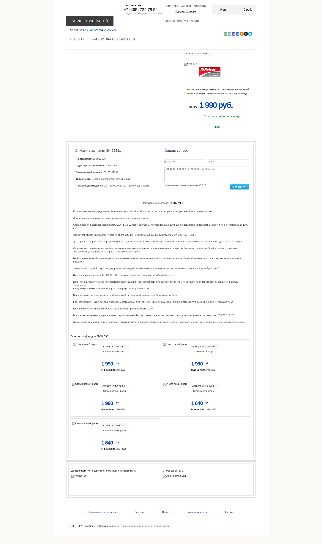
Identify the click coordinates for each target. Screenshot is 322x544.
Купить (216, 126)
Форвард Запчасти (109, 526)
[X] (246, 34)
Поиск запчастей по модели (102, 512)
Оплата (186, 5)
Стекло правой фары (114, 391)
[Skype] (250, 34)
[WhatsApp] (225, 34)
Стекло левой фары (113, 351)
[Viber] (233, 34)
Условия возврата (197, 512)
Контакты (200, 5)
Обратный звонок (185, 11)
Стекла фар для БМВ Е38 (101, 30)
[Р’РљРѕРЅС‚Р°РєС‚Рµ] (237, 34)
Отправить (239, 186)
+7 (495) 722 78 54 (141, 9)
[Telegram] (229, 34)
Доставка (171, 5)
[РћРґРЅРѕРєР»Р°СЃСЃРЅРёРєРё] (242, 34)
